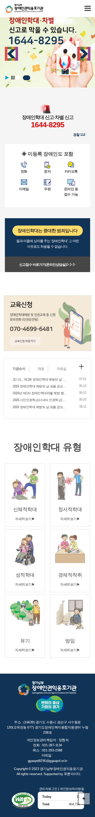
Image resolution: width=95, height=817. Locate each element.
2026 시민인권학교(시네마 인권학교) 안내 (41, 400)
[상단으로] (84, 799)
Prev (11, 54)
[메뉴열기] (88, 8)
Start (7, 77)
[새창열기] (23, 800)
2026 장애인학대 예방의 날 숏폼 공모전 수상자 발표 (48, 386)
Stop (13, 77)
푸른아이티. (72, 774)
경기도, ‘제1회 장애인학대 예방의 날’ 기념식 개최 (46, 379)
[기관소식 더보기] (81, 366)
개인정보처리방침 (72, 789)
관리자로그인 (48, 789)
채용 (41, 369)
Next (83, 54)
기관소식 (18, 369)
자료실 (61, 369)
